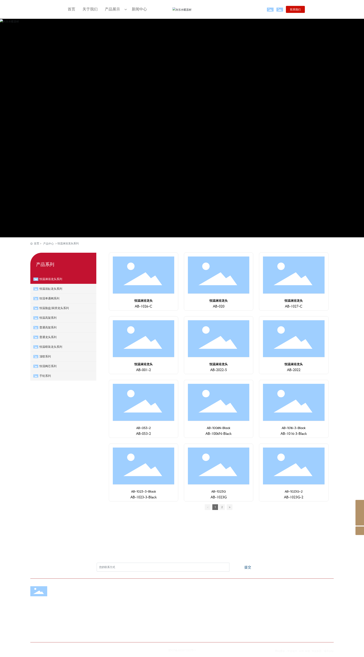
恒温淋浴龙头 (143, 300)
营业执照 (317, 650)
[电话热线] (359, 512)
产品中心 (48, 243)
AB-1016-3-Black (294, 428)
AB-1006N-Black (218, 428)
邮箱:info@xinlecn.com (247, 628)
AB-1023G (218, 491)
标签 (307, 650)
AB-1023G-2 (294, 491)
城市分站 (329, 650)
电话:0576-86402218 (246, 609)
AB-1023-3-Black (143, 491)
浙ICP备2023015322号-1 (182, 650)
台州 (301, 650)
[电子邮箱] (359, 504)
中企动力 (292, 650)
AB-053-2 (143, 428)
